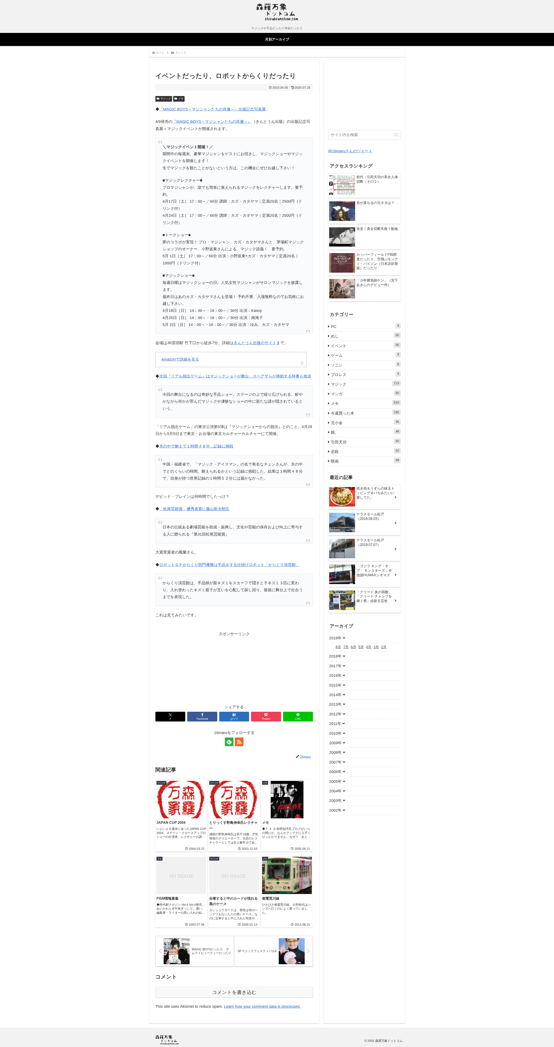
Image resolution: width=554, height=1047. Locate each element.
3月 (376, 647)
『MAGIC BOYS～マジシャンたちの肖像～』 (212, 121)
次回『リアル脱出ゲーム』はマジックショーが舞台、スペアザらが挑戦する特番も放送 (235, 376)
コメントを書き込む (234, 992)
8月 (338, 647)
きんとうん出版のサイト (255, 343)
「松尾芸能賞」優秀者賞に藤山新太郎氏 (194, 509)
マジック (165, 98)
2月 (384, 647)
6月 (353, 647)
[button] (396, 134)
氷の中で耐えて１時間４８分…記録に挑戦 (196, 446)
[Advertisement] (194, 667)
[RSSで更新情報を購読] (239, 742)
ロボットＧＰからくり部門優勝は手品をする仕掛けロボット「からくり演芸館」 (229, 565)
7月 (346, 647)
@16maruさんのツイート (350, 151)
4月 (368, 647)
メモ (180, 98)
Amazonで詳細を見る (180, 359)
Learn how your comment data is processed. (262, 1006)
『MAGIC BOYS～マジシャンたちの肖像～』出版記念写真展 (212, 109)
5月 (361, 647)
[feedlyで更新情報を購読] (229, 742)
